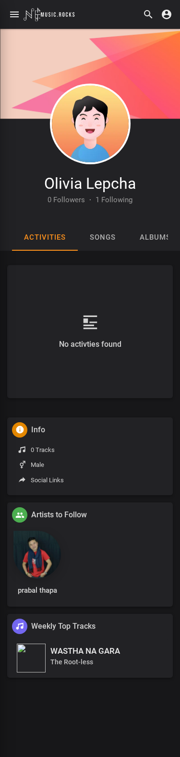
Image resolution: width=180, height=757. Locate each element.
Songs (103, 237)
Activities (45, 237)
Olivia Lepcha (90, 183)
